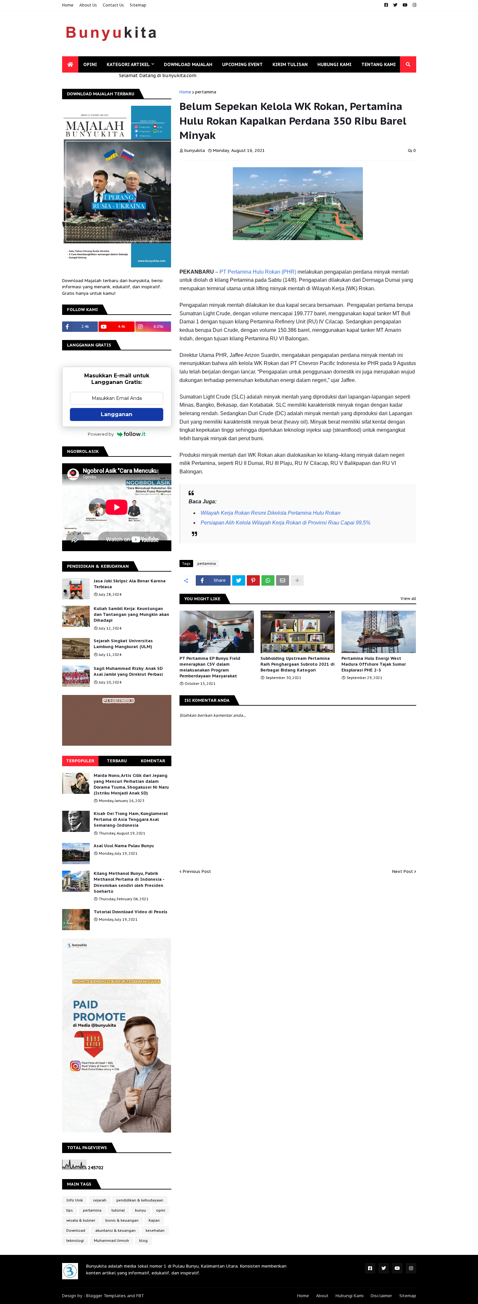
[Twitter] (238, 580)
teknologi (75, 1240)
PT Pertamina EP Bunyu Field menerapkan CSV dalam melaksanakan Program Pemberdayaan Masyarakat (209, 667)
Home (67, 5)
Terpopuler (80, 761)
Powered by (101, 434)
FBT (140, 1295)
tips (69, 1210)
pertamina (205, 92)
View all (408, 598)
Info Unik (74, 1200)
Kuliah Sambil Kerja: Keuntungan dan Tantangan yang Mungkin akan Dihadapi (131, 614)
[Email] (282, 580)
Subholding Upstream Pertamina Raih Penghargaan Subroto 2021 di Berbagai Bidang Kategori (297, 664)
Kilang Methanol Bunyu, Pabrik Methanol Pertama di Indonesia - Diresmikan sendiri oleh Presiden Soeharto (129, 882)
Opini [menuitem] (90, 64)
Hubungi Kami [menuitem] (334, 64)
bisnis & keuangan (122, 1220)
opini (160, 1210)
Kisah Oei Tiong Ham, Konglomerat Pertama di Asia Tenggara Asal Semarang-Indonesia (131, 819)
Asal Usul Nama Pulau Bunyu (124, 846)
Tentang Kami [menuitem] (378, 64)
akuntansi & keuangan (115, 1230)
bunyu (140, 1210)
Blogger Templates (106, 1295)
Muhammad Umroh (111, 1240)
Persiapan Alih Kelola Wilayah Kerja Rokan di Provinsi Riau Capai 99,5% (285, 522)
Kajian (154, 1220)
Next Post (402, 871)
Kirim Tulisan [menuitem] (290, 64)
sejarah (99, 1200)
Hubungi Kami (350, 1295)
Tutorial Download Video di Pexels (130, 912)
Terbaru (117, 761)
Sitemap (138, 5)
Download (75, 1230)
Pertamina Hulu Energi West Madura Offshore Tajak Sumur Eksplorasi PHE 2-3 (373, 664)
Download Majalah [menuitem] (188, 64)
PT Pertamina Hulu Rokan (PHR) (257, 272)
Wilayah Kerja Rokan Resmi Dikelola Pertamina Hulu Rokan (270, 513)
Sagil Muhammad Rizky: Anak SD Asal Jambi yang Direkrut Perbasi (128, 671)
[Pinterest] (253, 580)
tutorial (118, 1210)
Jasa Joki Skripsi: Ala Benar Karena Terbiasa (130, 584)
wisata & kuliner (80, 1220)
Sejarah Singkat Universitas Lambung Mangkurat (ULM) (123, 643)
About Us (88, 5)
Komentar (153, 761)
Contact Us (113, 5)
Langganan (116, 414)
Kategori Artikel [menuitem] (128, 64)
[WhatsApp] (267, 580)
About (322, 1295)
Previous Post (197, 871)
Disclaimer (381, 1295)
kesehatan (155, 1230)
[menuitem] (70, 64)
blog (143, 1240)
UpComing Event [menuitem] (242, 64)
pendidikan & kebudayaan (139, 1200)
